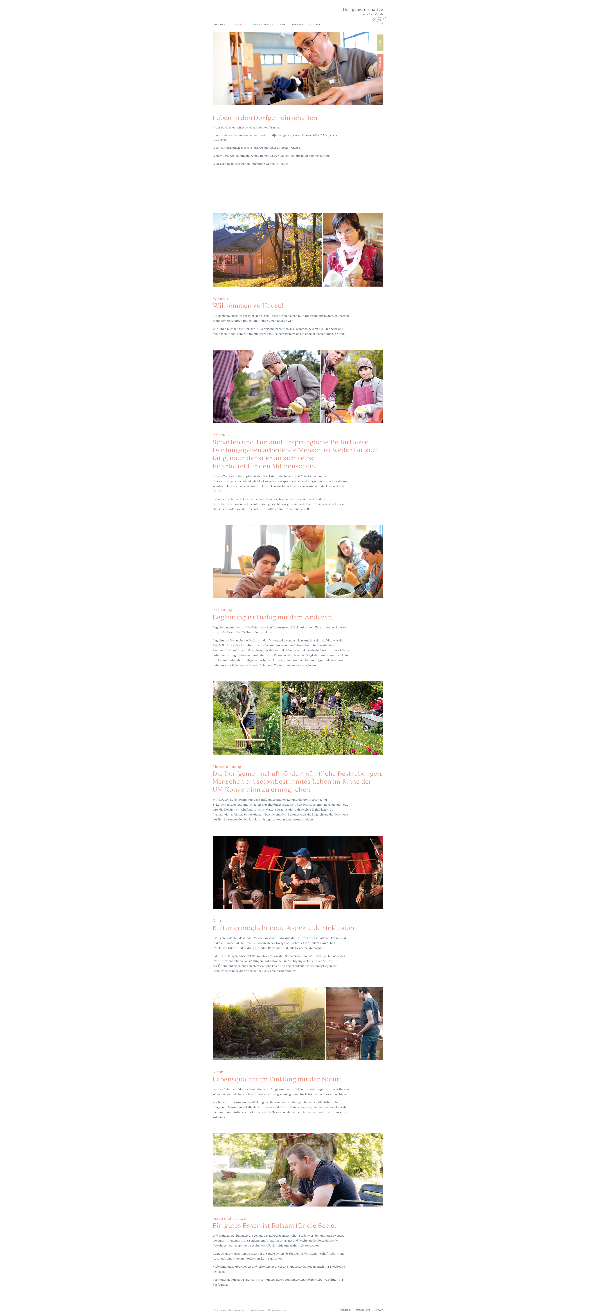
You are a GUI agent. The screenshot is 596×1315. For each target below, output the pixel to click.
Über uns (219, 24)
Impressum (346, 1310)
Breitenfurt (220, 1310)
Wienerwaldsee (257, 1310)
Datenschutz (362, 1310)
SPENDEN (380, 62)
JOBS (380, 43)
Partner (297, 24)
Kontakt (314, 24)
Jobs (282, 24)
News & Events (263, 24)
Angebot (239, 24)
